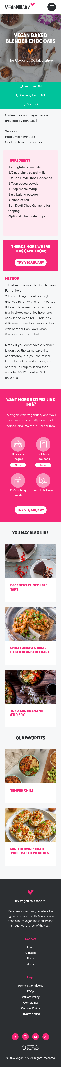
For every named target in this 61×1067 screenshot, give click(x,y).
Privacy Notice (30, 1014)
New (18, 465)
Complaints (30, 1002)
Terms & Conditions (30, 985)
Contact (30, 953)
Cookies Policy (30, 1008)
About (30, 947)
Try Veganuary (30, 263)
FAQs (30, 991)
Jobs (30, 964)
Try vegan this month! (30, 901)
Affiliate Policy (31, 997)
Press (30, 958)
